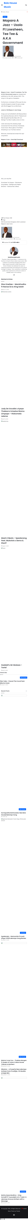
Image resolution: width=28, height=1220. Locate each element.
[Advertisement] (14, 25)
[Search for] (26, 5)
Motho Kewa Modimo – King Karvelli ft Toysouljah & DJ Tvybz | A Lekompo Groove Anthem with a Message (14, 1198)
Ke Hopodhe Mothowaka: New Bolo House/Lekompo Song (13, 814)
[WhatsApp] (3, 1219)
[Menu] (2, 5)
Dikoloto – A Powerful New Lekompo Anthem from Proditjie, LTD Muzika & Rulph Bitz (13, 1071)
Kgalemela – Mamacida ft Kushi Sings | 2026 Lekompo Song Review (13, 937)
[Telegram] (4, 1219)
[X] (2, 1219)
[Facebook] (0, 1219)
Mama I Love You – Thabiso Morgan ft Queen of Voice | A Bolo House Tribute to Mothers (14, 1062)
